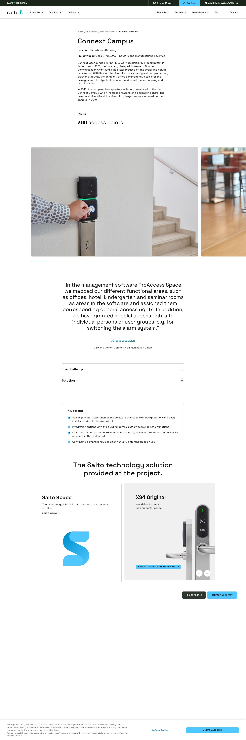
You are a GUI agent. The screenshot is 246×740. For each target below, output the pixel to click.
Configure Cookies (159, 730)
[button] (199, 573)
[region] (123, 730)
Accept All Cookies (212, 730)
